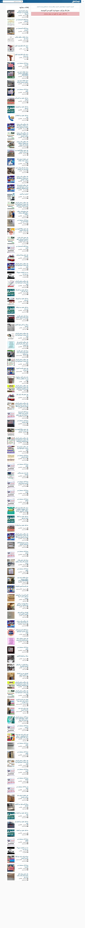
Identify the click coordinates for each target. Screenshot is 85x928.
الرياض (57, 6)
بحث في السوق (17, 1)
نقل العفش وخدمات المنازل (42, 6)
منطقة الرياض (62, 6)
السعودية (68, 6)
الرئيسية (72, 6)
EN (1, 1)
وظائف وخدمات (52, 6)
